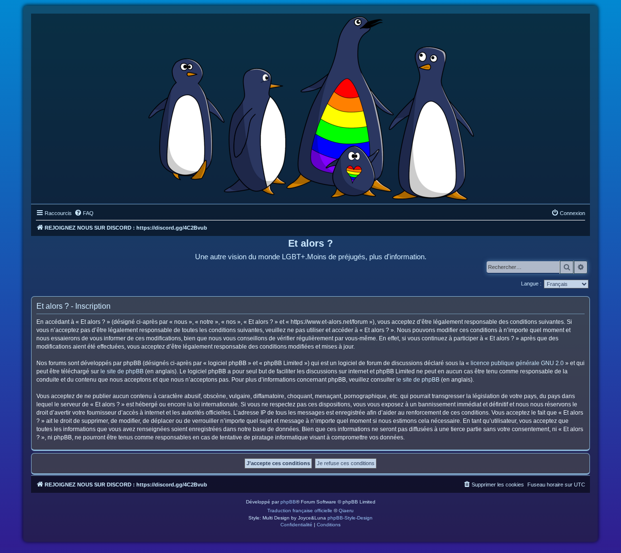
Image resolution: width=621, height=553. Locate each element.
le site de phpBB (122, 371)
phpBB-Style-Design (350, 517)
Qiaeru (346, 510)
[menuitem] (84, 213)
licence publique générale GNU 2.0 (517, 363)
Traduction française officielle (299, 510)
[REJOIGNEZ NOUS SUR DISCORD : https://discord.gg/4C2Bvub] (310, 106)
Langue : (531, 283)
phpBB (288, 501)
